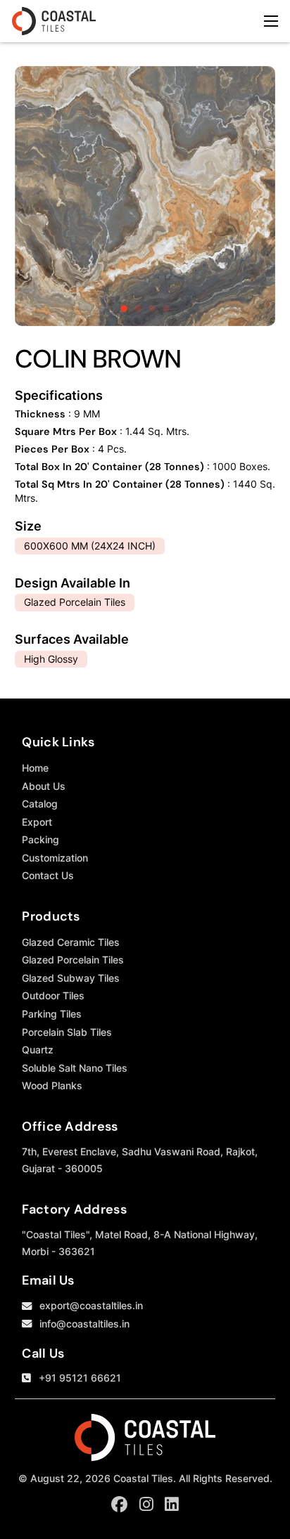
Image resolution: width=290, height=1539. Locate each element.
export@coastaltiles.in (91, 1305)
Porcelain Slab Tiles (67, 1032)
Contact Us (48, 875)
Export (37, 822)
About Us (43, 786)
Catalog (40, 804)
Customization (55, 858)
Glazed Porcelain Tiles (73, 960)
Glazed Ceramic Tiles (71, 942)
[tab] (123, 308)
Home (35, 768)
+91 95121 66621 (80, 1378)
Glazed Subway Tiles (71, 978)
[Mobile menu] (271, 21)
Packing (40, 839)
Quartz (37, 1050)
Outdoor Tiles (53, 995)
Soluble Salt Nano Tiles (74, 1068)
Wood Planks (52, 1085)
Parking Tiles (52, 1014)
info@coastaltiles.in (84, 1324)
